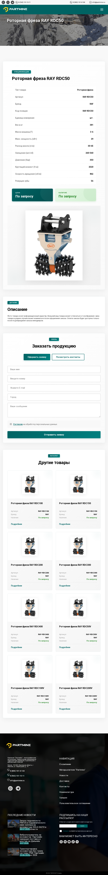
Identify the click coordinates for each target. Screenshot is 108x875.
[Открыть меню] (102, 9)
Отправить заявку (54, 434)
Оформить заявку (37, 357)
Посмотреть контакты (68, 357)
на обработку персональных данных (35, 424)
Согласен (18, 424)
